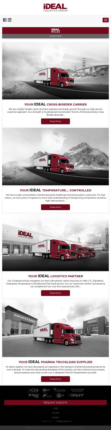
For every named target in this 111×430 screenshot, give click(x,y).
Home (55, 408)
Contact (55, 417)
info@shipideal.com (64, 421)
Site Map (55, 413)
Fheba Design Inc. (78, 428)
